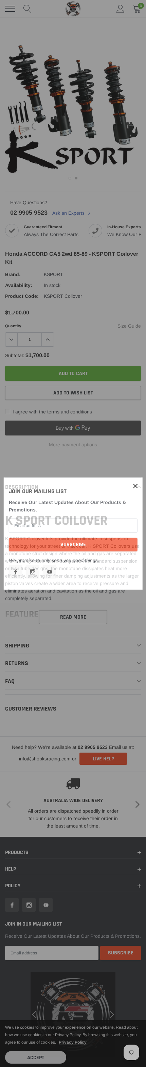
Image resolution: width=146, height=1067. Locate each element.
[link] (15, 571)
